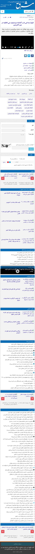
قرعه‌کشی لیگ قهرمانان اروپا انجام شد (11, 289)
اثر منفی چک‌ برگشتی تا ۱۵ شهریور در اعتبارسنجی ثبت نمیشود (19, 457)
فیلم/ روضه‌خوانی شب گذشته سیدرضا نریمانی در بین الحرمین (18, 78)
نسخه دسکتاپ (17, 544)
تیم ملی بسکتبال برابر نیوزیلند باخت (25, 501)
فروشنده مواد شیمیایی (13, 113)
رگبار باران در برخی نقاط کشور (13, 230)
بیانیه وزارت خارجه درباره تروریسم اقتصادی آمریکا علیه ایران (20, 492)
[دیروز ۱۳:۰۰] (27, 324)
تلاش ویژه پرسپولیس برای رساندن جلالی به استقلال (21, 474)
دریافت (28, 51)
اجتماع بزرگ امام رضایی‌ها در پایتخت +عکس (22, 83)
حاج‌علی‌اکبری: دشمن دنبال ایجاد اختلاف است (22, 483)
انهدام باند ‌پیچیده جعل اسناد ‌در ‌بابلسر (11, 221)
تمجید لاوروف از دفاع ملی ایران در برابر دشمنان (22, 441)
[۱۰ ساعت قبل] (25, 530)
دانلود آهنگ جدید (28, 105)
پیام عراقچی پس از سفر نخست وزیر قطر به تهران (22, 388)
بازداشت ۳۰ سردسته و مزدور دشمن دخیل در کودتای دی (20, 494)
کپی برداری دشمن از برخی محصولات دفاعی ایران (22, 344)
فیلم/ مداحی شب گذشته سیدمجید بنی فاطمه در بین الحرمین (18, 23)
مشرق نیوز (21, 4)
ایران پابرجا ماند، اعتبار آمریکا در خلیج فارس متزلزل (21, 428)
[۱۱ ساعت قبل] (9, 530)
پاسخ (4, 162)
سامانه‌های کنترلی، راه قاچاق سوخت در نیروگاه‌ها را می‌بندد (20, 430)
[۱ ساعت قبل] (27, 205)
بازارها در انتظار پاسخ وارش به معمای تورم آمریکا (22, 496)
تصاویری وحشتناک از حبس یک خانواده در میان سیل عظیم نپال (19, 360)
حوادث (32, 391)
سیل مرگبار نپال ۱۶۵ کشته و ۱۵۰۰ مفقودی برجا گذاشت (20, 432)
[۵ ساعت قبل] (17, 271)
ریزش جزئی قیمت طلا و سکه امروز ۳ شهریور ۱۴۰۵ (21, 264)
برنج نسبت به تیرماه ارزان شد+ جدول (24, 385)
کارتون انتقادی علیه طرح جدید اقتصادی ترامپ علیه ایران (20, 412)
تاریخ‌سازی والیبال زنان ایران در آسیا (25, 362)
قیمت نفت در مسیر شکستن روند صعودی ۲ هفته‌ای (21, 521)
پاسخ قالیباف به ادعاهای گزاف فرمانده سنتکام (23, 509)
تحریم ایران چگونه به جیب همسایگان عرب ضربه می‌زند (20, 381)
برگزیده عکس (30, 309)
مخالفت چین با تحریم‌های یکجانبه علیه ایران (23, 481)
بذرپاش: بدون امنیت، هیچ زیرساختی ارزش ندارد (22, 468)
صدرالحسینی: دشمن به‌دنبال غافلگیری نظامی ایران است (20, 472)
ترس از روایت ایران (28, 373)
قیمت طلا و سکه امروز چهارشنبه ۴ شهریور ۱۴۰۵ (22, 255)
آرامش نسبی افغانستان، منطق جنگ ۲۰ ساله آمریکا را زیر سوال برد (18, 419)
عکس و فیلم (28, 11)
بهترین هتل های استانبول (26, 102)
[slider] (7, 47)
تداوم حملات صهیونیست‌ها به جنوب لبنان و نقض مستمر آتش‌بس (18, 415)
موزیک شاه (22, 99)
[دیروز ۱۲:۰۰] (27, 333)
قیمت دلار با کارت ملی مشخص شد (25, 253)
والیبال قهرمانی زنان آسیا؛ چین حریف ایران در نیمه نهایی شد (19, 417)
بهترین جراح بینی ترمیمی (15, 105)
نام (32, 125)
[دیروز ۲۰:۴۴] (27, 242)
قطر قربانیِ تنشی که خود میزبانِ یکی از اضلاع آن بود (21, 375)
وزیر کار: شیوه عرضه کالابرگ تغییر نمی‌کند (12, 194)
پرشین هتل (19, 108)
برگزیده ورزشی (30, 276)
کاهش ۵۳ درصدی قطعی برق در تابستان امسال (22, 479)
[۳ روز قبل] (25, 177)
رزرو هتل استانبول (12, 102)
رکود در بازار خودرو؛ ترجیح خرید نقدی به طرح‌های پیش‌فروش (26, 183)
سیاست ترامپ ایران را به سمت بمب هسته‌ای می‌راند (21, 364)
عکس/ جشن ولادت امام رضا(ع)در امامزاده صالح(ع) (21, 76)
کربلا (18, 93)
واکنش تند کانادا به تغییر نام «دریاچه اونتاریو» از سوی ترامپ (19, 505)
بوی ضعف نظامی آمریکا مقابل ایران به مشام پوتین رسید (20, 346)
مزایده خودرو (29, 111)
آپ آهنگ (30, 99)
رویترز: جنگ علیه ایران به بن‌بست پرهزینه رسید (22, 452)
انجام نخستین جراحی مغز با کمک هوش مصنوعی (26, 536)
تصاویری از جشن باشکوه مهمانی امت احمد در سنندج (21, 421)
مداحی (30, 93)
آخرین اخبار (31, 410)
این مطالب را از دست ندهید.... (26, 189)
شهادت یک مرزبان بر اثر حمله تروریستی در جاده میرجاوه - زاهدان (10, 240)
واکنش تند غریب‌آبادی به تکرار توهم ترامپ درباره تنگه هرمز (19, 490)
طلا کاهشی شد (29, 371)
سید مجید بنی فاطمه (10, 93)
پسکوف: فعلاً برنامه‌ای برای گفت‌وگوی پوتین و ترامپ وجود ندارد (19, 507)
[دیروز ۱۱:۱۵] (27, 301)
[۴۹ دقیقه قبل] (27, 196)
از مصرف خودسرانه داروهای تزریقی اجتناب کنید (10, 536)
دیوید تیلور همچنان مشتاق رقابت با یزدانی (23, 487)
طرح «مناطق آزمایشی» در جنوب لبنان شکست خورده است (20, 445)
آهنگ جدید (10, 108)
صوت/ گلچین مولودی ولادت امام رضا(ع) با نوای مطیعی (20, 81)
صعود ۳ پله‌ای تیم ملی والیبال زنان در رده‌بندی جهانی (21, 463)
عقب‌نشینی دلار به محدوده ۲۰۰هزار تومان (23, 261)
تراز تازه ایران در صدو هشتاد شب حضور (24, 516)
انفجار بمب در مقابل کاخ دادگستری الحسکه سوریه (22, 498)
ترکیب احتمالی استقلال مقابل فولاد (25, 461)
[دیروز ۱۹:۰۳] (27, 315)
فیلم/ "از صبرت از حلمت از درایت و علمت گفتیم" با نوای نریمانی (18, 85)
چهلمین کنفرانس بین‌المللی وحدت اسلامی (12, 323)
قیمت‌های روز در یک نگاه (28, 250)
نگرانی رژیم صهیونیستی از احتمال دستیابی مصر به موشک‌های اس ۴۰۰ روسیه (18, 378)
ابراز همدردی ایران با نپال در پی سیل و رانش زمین (22, 518)
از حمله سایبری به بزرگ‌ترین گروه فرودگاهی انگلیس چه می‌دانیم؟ (18, 426)
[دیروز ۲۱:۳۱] (27, 282)
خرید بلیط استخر (19, 111)
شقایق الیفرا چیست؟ (28, 383)
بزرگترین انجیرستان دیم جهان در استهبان (12, 332)
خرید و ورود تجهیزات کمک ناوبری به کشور (23, 454)
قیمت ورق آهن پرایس (27, 113)
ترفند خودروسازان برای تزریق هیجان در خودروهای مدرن (10, 183)
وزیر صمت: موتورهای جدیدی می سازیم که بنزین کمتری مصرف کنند (18, 439)
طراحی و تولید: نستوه (17, 552)
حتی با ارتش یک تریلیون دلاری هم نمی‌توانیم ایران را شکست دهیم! (18, 355)
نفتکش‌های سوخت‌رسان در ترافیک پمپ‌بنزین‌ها (22, 437)
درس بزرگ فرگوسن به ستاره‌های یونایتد (24, 366)
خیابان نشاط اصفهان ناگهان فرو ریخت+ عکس (10, 213)
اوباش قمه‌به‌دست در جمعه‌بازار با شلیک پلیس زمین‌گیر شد (20, 351)
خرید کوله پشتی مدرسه (26, 116)
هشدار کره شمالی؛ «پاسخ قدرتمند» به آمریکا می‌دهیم (21, 450)
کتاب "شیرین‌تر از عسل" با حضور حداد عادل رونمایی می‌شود (19, 512)
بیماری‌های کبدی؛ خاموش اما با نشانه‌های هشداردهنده (20, 357)
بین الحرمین (24, 93)
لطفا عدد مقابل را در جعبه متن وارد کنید (25, 145)
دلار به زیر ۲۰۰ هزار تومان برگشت (25, 259)
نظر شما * (30, 134)
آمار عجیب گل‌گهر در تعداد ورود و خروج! (12, 299)
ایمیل (32, 130)
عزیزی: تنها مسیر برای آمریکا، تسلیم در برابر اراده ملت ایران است (18, 503)
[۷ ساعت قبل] (27, 233)
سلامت (32, 524)
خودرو (32, 171)
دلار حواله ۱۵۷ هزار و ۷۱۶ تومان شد (25, 257)
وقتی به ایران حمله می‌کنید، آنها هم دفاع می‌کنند (22, 353)
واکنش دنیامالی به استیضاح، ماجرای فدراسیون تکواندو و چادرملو (11, 281)
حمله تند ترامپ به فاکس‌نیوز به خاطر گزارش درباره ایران (20, 348)
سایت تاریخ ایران (13, 99)
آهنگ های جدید (28, 108)
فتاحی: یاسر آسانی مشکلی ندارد (26, 368)
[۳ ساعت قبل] (27, 223)
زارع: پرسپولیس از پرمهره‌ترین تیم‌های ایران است (22, 423)
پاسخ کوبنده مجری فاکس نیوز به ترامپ (24, 459)
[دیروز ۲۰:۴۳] (27, 292)
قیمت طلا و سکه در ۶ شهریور (13, 202)
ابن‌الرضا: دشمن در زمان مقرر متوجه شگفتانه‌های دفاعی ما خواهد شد (17, 465)
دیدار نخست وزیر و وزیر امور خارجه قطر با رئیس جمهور (11, 313)
